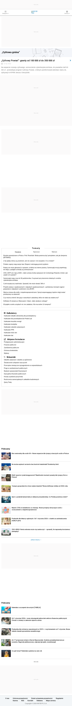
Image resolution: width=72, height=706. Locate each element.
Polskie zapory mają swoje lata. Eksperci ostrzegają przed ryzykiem (25, 264)
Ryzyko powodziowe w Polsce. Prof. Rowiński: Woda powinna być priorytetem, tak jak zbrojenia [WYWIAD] (35, 256)
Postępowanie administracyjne (14, 342)
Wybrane (54, 252)
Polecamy (5, 602)
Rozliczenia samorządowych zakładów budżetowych (21, 379)
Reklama (40, 701)
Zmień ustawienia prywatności (41, 698)
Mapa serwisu (51, 701)
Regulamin (59, 698)
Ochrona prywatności (20, 698)
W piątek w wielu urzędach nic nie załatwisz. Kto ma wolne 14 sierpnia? (27, 304)
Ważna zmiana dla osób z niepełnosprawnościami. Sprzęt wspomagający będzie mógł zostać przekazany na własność (34, 293)
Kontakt (30, 701)
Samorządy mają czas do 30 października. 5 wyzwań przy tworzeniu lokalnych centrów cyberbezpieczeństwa (32, 279)
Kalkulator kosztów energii (12, 321)
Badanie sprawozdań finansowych (15, 371)
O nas (7, 698)
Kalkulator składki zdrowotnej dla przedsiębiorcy (20, 316)
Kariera (15, 701)
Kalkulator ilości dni (10, 332)
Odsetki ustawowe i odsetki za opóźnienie (18, 360)
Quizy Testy (8, 382)
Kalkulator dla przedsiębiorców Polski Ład (18, 318)
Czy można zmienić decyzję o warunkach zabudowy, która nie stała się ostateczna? (31, 297)
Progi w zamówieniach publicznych (15, 368)
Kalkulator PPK (9, 330)
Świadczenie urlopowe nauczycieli (15, 362)
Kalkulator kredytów (10, 324)
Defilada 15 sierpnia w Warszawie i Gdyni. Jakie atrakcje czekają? (25, 301)
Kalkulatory (11, 313)
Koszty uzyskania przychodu (13, 376)
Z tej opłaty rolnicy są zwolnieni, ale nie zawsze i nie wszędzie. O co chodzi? (28, 261)
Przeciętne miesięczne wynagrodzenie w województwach (23, 365)
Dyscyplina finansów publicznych (15, 374)
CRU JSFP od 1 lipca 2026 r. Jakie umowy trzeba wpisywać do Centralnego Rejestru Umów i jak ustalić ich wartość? (35, 274)
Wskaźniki (11, 357)
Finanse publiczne (10, 345)
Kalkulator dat (8, 335)
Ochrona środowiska (11, 350)
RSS (22, 701)
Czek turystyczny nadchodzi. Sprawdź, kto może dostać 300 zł (24, 283)
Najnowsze (36, 252)
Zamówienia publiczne (11, 347)
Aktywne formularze (16, 339)
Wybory (6, 353)
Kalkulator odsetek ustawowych (14, 327)
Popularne (18, 252)
